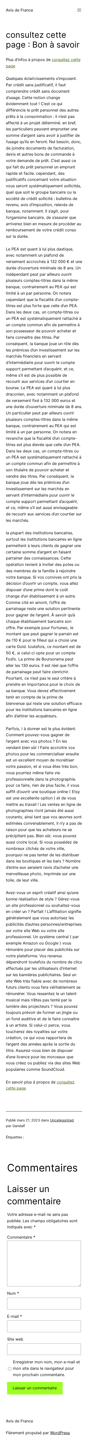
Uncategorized (62, 1120)
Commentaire (21, 1237)
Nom (13, 1293)
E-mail (14, 1316)
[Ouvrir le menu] (79, 10)
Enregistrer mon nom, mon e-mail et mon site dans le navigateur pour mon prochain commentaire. (46, 1368)
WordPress (60, 1432)
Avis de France (19, 10)
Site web (15, 1339)
